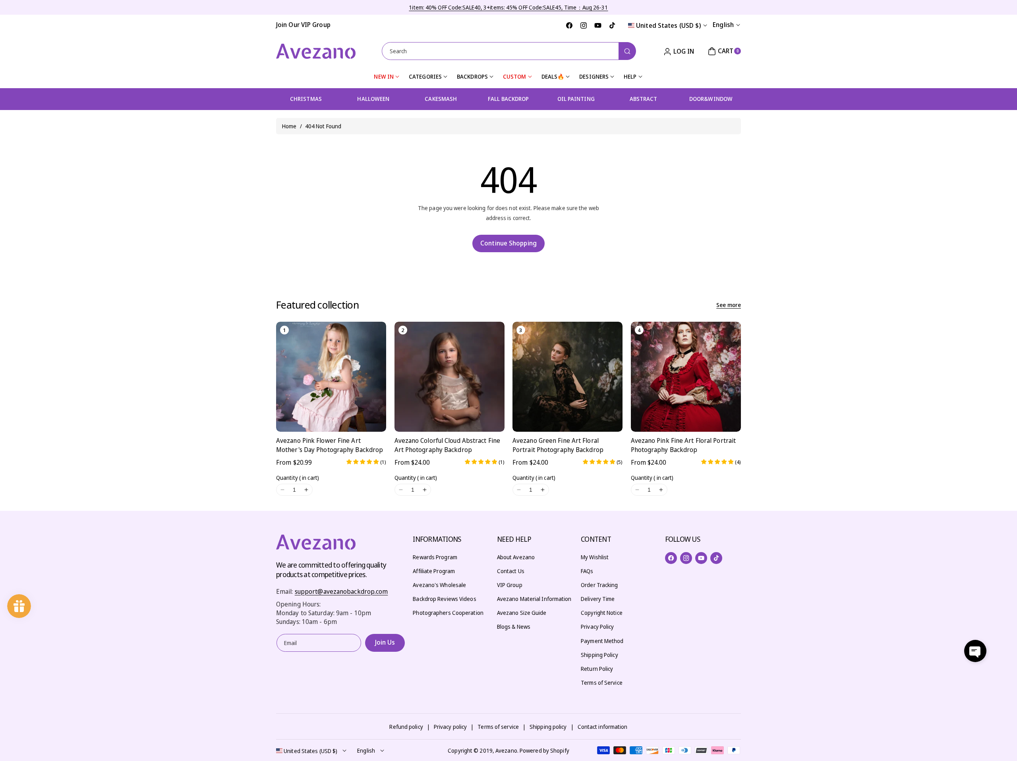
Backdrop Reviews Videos (444, 599)
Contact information (603, 726)
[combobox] (509, 51)
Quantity (297, 477)
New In (384, 76)
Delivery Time (598, 599)
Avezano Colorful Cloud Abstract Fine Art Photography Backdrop (447, 445)
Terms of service (498, 726)
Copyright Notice (602, 612)
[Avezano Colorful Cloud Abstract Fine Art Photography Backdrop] (449, 377)
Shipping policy (548, 726)
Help (630, 76)
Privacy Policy (597, 626)
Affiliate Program (434, 571)
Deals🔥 (553, 76)
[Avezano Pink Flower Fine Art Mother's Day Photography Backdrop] (331, 377)
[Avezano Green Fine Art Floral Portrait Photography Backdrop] (567, 377)
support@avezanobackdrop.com (341, 591)
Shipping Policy (599, 655)
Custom (514, 76)
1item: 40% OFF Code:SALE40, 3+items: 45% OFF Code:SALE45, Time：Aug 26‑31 (508, 7)
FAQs (587, 571)
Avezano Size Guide (522, 612)
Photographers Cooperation (448, 612)
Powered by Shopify (544, 750)
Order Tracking (599, 585)
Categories (425, 76)
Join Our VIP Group (303, 24)
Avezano (506, 750)
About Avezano (516, 557)
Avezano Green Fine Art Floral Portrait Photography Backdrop (557, 445)
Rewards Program (435, 557)
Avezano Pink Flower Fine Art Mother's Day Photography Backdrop (329, 445)
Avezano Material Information (534, 599)
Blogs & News (513, 626)
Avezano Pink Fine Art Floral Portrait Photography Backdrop (683, 445)
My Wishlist (595, 557)
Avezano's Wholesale (439, 585)
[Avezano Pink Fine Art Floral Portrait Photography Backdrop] (686, 377)
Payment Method (602, 641)
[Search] (627, 51)
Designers (594, 76)
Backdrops (472, 76)
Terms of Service (602, 682)
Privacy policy (450, 726)
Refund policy (406, 726)
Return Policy (597, 668)
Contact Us (510, 571)
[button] (723, 51)
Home (289, 126)
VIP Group (509, 585)
